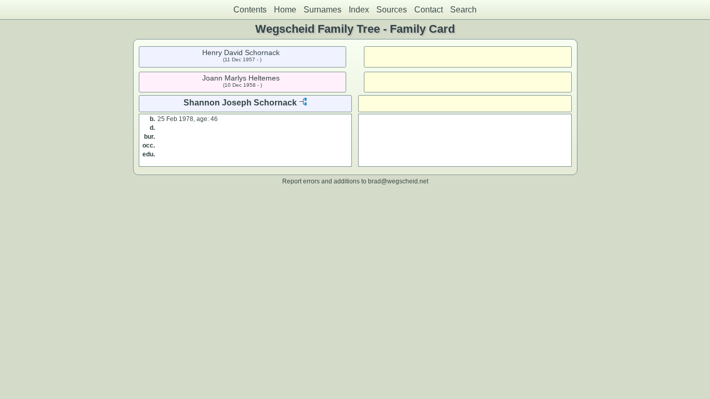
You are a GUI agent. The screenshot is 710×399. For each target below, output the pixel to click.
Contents (250, 9)
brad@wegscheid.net (398, 181)
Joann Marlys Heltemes (241, 78)
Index (359, 9)
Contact (428, 9)
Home (285, 9)
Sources (391, 9)
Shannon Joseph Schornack (240, 102)
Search (463, 9)
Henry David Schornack (241, 52)
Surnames (322, 9)
